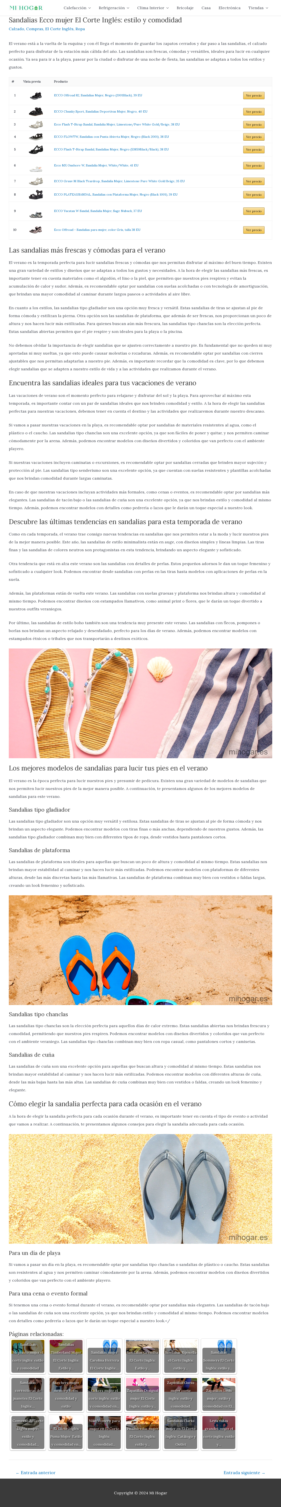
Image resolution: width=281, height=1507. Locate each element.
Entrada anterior (36, 1472)
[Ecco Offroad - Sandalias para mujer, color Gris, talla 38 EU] (36, 230)
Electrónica (230, 7)
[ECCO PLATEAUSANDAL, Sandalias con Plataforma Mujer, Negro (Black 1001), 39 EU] (36, 195)
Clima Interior (150, 7)
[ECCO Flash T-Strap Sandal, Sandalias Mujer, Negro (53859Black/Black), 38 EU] (36, 149)
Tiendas (256, 7)
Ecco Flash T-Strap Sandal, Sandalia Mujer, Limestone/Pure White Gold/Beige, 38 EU (117, 124)
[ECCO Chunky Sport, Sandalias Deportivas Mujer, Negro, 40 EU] (36, 111)
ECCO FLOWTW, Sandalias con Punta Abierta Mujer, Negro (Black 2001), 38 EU (111, 137)
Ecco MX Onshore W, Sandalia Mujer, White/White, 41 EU (96, 165)
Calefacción (75, 7)
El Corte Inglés (59, 28)
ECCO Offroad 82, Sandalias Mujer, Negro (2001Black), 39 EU (98, 95)
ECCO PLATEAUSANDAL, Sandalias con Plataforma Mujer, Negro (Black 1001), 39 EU (116, 194)
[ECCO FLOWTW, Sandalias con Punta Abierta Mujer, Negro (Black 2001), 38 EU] (36, 136)
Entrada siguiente (244, 1472)
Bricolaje (185, 7)
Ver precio (254, 95)
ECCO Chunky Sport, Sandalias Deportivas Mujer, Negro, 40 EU (101, 111)
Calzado (16, 28)
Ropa (80, 28)
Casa (206, 7)
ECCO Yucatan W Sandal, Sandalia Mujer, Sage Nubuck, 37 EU (98, 211)
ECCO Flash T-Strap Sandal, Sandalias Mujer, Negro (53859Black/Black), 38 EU (111, 149)
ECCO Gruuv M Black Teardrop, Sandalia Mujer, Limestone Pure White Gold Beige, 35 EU (119, 181)
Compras (34, 28)
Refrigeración (112, 7)
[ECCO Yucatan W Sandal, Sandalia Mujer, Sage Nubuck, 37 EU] (36, 211)
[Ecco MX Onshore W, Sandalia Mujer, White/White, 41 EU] (36, 166)
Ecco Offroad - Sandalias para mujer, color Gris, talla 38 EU (97, 230)
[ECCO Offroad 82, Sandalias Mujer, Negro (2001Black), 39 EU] (36, 95)
